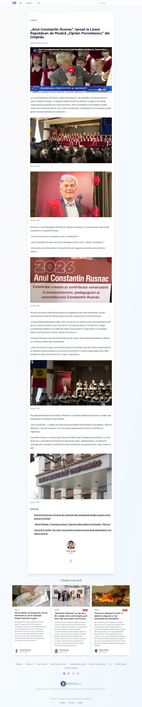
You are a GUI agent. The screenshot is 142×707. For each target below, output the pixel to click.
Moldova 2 (29, 664)
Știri (20, 3)
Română (62, 703)
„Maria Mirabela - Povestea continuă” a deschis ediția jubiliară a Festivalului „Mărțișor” (72, 524)
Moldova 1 (19, 664)
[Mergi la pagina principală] (14, 3)
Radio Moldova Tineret (58, 664)
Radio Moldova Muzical (78, 664)
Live (38, 3)
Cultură (33, 20)
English (80, 703)
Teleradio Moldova (71, 668)
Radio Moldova (42, 664)
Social (16, 610)
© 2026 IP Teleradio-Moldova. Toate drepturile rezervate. (71, 699)
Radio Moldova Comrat (97, 664)
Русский (71, 703)
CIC (110, 664)
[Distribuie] (71, 561)
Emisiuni (29, 3)
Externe (96, 610)
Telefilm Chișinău (120, 664)
